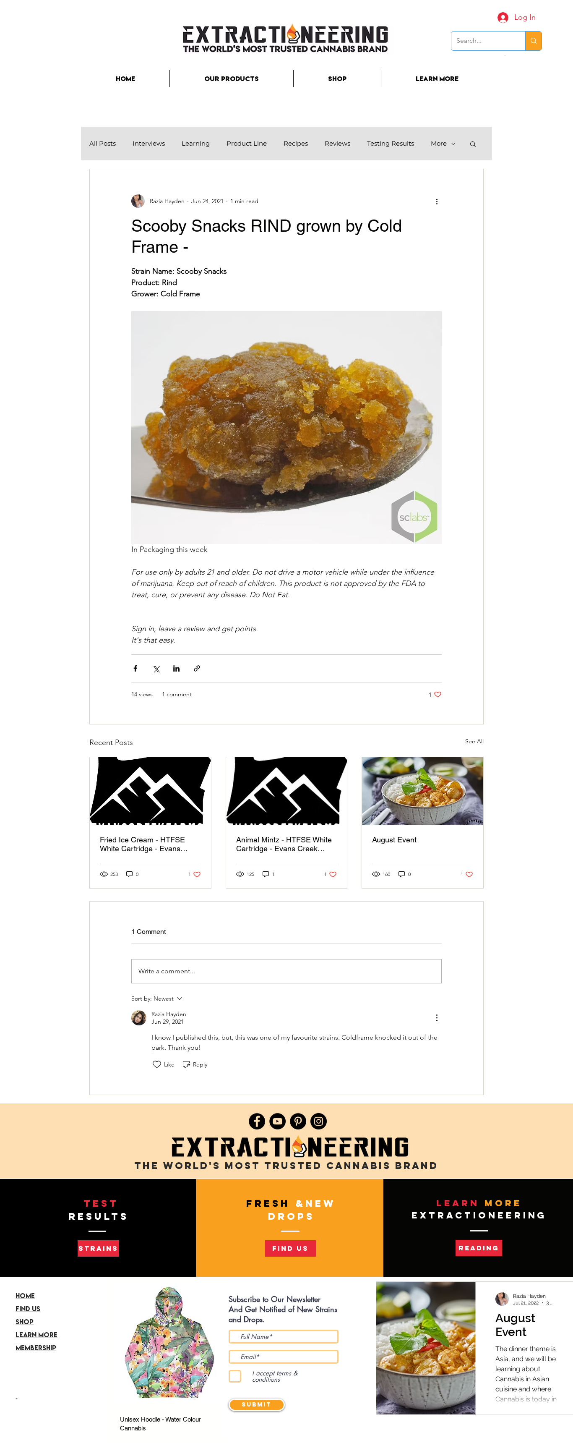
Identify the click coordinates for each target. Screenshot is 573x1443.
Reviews (337, 143)
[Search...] (533, 40)
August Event (394, 839)
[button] (505, 55)
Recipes (296, 143)
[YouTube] (277, 1121)
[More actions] (437, 201)
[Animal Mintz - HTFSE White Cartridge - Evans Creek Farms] (286, 791)
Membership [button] (36, 1347)
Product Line (247, 143)
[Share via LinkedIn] (176, 668)
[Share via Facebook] (135, 668)
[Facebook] (257, 1121)
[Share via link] (197, 668)
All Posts (102, 143)
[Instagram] (318, 1121)
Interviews (149, 143)
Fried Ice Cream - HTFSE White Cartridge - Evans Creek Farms (142, 844)
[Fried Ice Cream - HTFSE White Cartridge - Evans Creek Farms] (150, 791)
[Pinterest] (298, 1121)
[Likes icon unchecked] (156, 1064)
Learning (196, 143)
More (439, 143)
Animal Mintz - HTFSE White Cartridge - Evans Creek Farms (284, 844)
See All (474, 741)
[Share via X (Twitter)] (156, 668)
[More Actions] (437, 1018)
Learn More (36, 1334)
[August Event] (422, 791)
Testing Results (390, 143)
